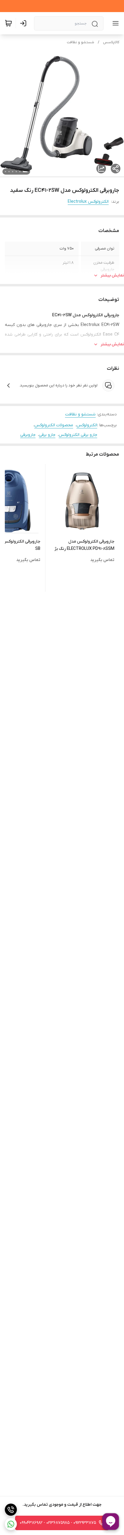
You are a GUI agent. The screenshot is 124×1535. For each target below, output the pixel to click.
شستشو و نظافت (80, 42)
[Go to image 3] (16, 171)
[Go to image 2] (19, 171)
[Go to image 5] (9, 171)
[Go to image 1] (25, 171)
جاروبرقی (28, 435)
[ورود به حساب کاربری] (24, 23)
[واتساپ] (11, 1524)
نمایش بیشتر (112, 275)
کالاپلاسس (111, 42)
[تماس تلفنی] (11, 1510)
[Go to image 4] (12, 171)
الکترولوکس (86, 425)
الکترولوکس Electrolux (88, 202)
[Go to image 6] (5, 171)
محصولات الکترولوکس (53, 425)
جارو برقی (47, 435)
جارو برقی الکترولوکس (78, 435)
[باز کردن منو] (114, 23)
